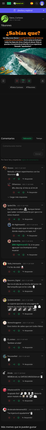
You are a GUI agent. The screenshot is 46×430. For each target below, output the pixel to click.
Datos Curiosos (17, 87)
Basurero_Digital (14, 280)
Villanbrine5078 (13, 390)
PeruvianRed (12, 356)
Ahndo (10, 373)
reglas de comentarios (29, 160)
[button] (36, 3)
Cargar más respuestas (18, 197)
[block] (43, 19)
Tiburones (31, 87)
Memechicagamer (14, 322)
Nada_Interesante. (14, 263)
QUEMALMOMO (14, 300)
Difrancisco (16, 184)
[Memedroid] (9, 3)
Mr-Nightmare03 (18, 224)
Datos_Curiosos (16, 17)
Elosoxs (10, 168)
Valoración (27, 138)
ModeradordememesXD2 (17, 409)
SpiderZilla (11, 205)
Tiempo (39, 138)
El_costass (11, 339)
